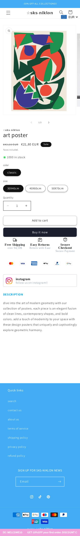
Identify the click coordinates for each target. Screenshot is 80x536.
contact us (14, 410)
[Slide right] (48, 122)
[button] (8, 12)
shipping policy (18, 437)
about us (13, 419)
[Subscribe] (59, 482)
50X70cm (57, 188)
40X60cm (35, 188)
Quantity (8, 197)
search (12, 401)
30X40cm (13, 188)
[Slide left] (31, 122)
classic (12, 172)
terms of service (18, 428)
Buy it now (40, 232)
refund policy (16, 455)
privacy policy (17, 447)
